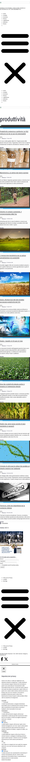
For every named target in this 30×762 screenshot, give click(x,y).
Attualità (5, 15)
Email (1, 563)
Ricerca (5, 19)
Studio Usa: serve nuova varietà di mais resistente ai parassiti (12, 425)
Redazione (4, 138)
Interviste (5, 22)
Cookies (5, 579)
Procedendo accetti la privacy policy (10, 565)
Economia (5, 17)
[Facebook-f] (2, 659)
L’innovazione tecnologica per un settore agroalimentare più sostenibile (13, 256)
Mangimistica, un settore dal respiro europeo (14, 173)
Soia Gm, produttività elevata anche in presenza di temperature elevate (12, 385)
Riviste (4, 24)
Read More (2, 147)
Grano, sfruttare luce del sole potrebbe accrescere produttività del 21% (12, 301)
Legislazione (6, 20)
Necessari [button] (4, 749)
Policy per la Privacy (7, 578)
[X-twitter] (6, 659)
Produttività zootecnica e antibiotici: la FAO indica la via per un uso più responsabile (14, 132)
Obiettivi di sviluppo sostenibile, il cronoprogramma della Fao (11, 213)
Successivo (5, 523)
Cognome (2, 561)
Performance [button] (5, 710)
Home (4, 14)
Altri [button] (2, 741)
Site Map (5, 581)
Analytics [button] (4, 721)
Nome (1, 559)
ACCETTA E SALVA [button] (6, 759)
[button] (4, 26)
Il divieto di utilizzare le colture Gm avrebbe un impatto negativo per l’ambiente (15, 467)
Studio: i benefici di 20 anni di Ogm (11, 341)
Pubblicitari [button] (4, 731)
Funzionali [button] (4, 700)
